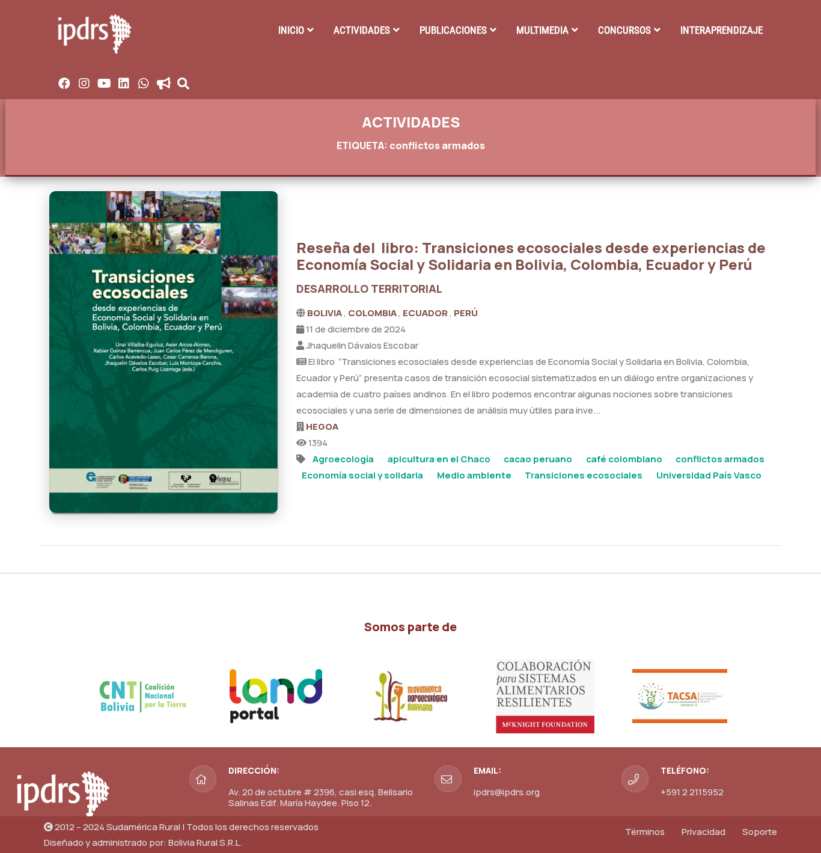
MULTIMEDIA (542, 30)
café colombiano (624, 459)
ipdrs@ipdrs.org (507, 792)
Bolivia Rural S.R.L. (205, 842)
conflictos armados (720, 459)
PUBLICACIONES (453, 30)
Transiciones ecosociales (583, 475)
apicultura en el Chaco (439, 459)
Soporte (759, 831)
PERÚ (466, 313)
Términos (645, 831)
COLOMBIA (373, 313)
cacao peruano (538, 459)
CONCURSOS (624, 30)
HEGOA (322, 426)
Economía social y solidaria (362, 475)
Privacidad (703, 831)
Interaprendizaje (721, 30)
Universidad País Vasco (708, 475)
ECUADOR (426, 313)
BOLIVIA (325, 313)
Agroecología (343, 459)
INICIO (291, 30)
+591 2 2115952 (692, 792)
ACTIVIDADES (362, 30)
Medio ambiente (474, 475)
